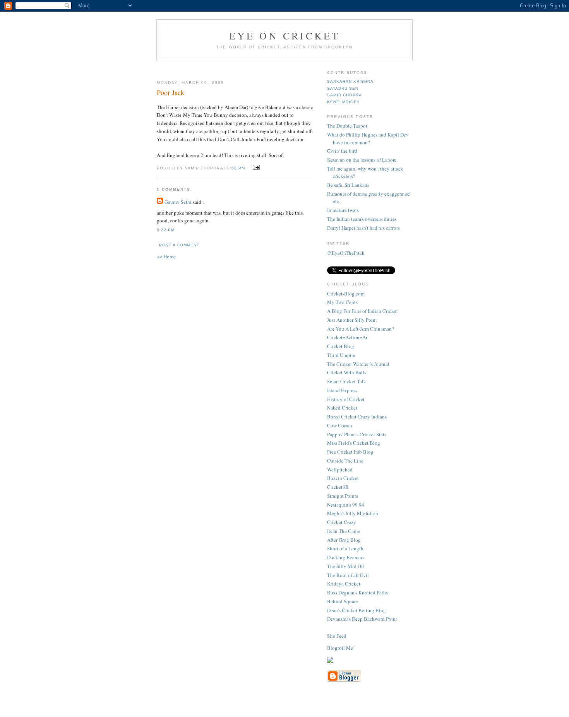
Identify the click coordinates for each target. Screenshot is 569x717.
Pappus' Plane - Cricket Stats (356, 434)
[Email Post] (255, 167)
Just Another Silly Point (352, 319)
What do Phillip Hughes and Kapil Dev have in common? (368, 138)
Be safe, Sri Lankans (348, 184)
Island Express (342, 390)
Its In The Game (343, 531)
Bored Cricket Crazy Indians (357, 416)
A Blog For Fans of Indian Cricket (362, 310)
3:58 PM (236, 168)
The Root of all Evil (348, 575)
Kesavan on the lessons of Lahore (362, 159)
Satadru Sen (342, 88)
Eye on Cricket (284, 35)
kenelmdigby (343, 102)
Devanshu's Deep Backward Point (362, 618)
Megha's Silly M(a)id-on (352, 513)
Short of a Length (345, 548)
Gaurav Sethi (179, 201)
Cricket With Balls (346, 372)
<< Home (166, 256)
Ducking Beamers (345, 557)
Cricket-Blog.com (346, 293)
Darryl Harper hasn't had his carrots (363, 227)
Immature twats (343, 210)
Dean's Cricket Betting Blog (356, 610)
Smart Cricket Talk (346, 381)
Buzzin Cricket (343, 478)
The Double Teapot (347, 125)
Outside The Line (345, 460)
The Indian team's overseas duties (362, 218)
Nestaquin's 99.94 (345, 504)
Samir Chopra (344, 95)
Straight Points (342, 495)
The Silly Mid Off (345, 566)
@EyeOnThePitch (346, 252)
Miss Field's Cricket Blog (353, 442)
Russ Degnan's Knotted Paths (357, 592)
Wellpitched (340, 469)
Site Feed (336, 635)
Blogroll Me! (341, 647)
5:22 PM (166, 230)
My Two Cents (342, 302)
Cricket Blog (340, 346)
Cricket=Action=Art (348, 337)
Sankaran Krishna (350, 81)
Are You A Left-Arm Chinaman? (360, 328)
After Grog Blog (344, 539)
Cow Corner (339, 425)
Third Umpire (341, 355)
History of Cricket (346, 399)
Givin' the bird (342, 150)
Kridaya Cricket (343, 583)
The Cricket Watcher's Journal (358, 363)
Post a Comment (179, 245)
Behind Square (342, 601)
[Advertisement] (248, 67)
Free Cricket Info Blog (350, 451)
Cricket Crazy (341, 522)
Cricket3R (338, 486)
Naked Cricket (342, 407)
